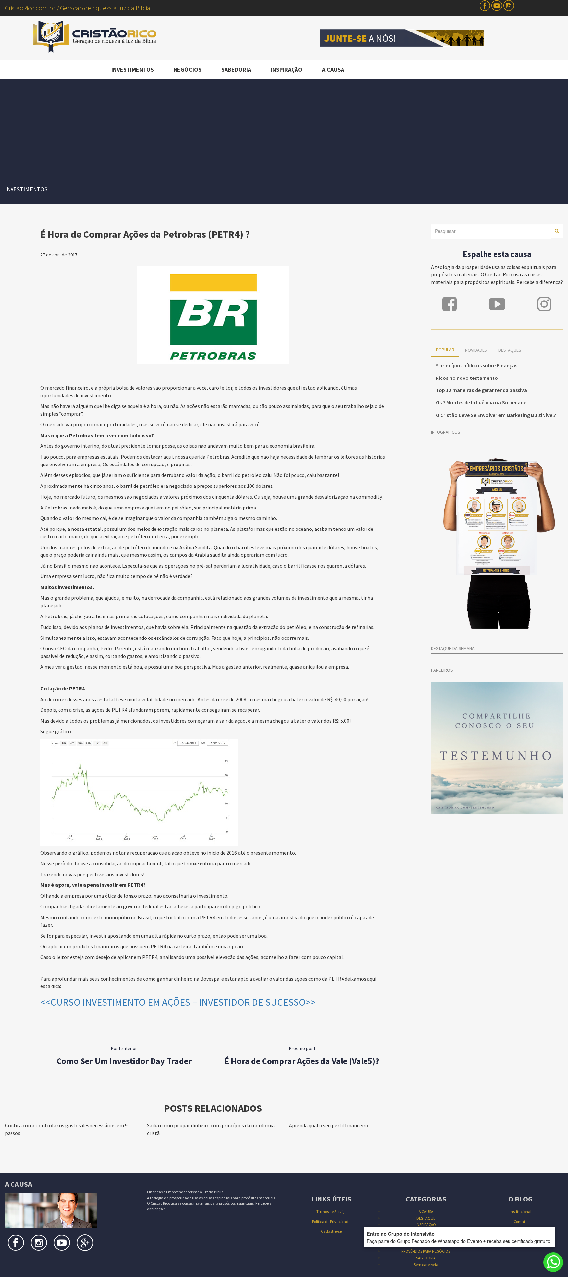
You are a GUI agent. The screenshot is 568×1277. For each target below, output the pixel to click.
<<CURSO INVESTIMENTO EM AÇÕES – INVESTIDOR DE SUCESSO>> (178, 1002)
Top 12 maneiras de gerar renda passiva (481, 390)
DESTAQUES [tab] (509, 350)
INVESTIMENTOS (132, 69)
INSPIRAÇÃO (286, 69)
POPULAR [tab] (445, 350)
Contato (520, 1221)
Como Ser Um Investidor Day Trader (124, 1060)
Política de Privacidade (331, 1221)
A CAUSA (333, 69)
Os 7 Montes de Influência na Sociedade (481, 402)
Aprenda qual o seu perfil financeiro (328, 1125)
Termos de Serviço (331, 1211)
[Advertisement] (284, 129)
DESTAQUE (425, 1218)
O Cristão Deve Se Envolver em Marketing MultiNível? (496, 415)
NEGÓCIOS (187, 69)
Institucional (520, 1211)
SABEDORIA (236, 69)
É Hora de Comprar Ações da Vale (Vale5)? (302, 1060)
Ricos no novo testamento (467, 378)
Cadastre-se (331, 1231)
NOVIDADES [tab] (476, 350)
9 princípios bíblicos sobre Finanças (476, 365)
